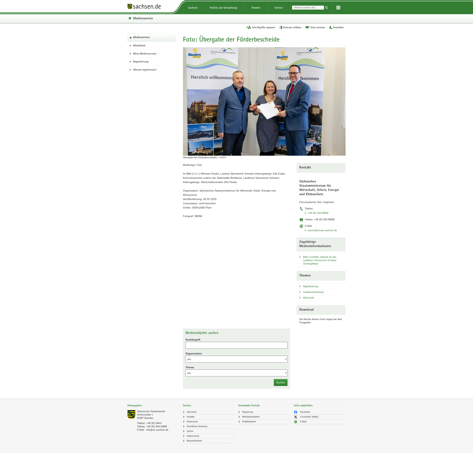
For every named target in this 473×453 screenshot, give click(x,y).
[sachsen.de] (153, 7)
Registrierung (141, 61)
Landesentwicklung (313, 292)
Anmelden (338, 27)
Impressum (192, 421)
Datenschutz (193, 436)
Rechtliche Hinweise (197, 426)
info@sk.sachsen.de (157, 429)
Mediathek (139, 45)
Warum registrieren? (144, 69)
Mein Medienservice (144, 53)
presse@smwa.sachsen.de (322, 230)
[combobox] (308, 7)
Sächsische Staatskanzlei (151, 411)
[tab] (153, 406)
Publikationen (249, 421)
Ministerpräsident (251, 417)
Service (279, 7)
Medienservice (143, 18)
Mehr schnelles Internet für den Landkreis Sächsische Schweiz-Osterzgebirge (320, 260)
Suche (190, 431)
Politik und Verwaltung (223, 7)
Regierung (247, 412)
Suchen (280, 382)
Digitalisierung (310, 286)
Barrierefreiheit (194, 441)
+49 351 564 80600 (318, 213)
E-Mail (303, 421)
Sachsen (193, 7)
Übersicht (191, 412)
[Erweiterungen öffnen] (338, 7)
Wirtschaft (308, 297)
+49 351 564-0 (154, 423)
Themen (255, 7)
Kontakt (190, 417)
